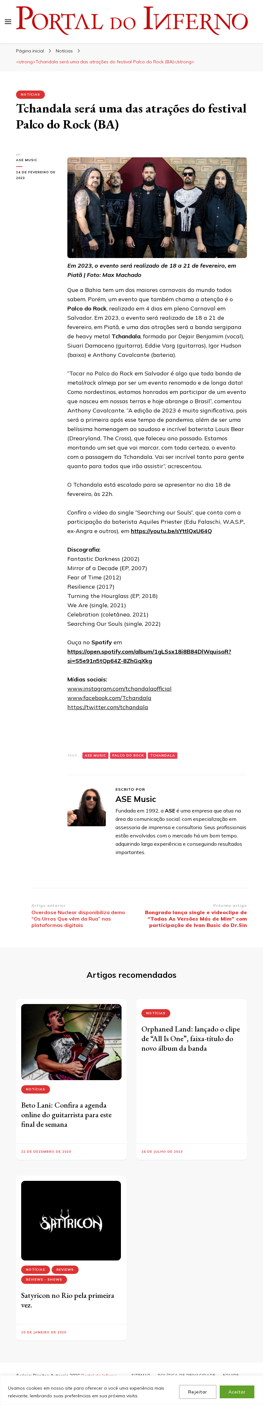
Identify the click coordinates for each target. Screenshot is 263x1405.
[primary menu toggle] (8, 22)
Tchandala (162, 755)
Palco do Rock (128, 755)
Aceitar (237, 1392)
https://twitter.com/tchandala (107, 707)
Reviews (65, 1270)
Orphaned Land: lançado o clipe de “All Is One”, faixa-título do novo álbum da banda (190, 1038)
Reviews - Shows (44, 1279)
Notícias (30, 94)
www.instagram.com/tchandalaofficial (119, 688)
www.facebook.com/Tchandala (109, 698)
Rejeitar (197, 1392)
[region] (131, 1390)
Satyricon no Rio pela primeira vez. (67, 1300)
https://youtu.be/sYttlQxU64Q (171, 531)
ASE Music (27, 160)
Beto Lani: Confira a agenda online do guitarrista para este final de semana (66, 1114)
